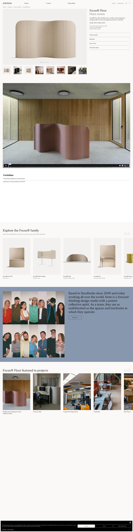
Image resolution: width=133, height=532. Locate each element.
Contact (114, 3)
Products (10, 7)
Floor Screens (17, 7)
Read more (75, 317)
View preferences (122, 526)
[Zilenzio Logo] (12, 3)
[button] (130, 522)
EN (126, 3)
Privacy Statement (10, 529)
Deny (104, 526)
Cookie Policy (4, 529)
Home (4, 7)
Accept (86, 526)
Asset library (120, 3)
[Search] (129, 3)
